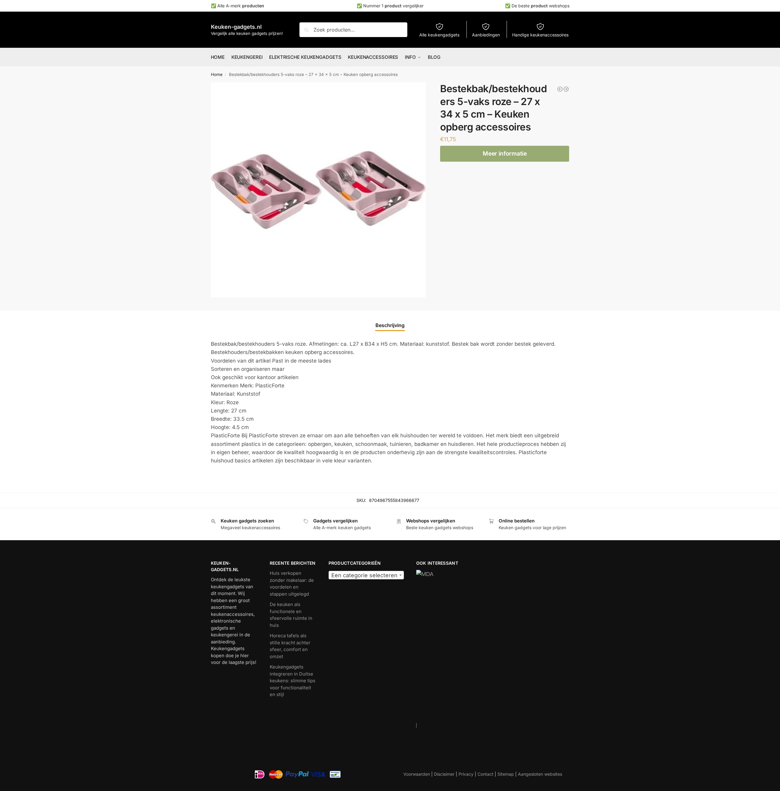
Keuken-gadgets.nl (236, 27)
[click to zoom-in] (318, 189)
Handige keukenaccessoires (540, 34)
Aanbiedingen (486, 34)
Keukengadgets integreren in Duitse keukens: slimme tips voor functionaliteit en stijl (292, 680)
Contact (485, 774)
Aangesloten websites (540, 774)
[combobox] (366, 575)
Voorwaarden (416, 774)
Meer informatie (505, 153)
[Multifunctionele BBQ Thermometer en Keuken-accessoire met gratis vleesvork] (560, 89)
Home (217, 74)
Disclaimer (444, 774)
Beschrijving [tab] (390, 325)
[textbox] (366, 575)
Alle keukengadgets (439, 34)
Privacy (466, 774)
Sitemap (505, 774)
